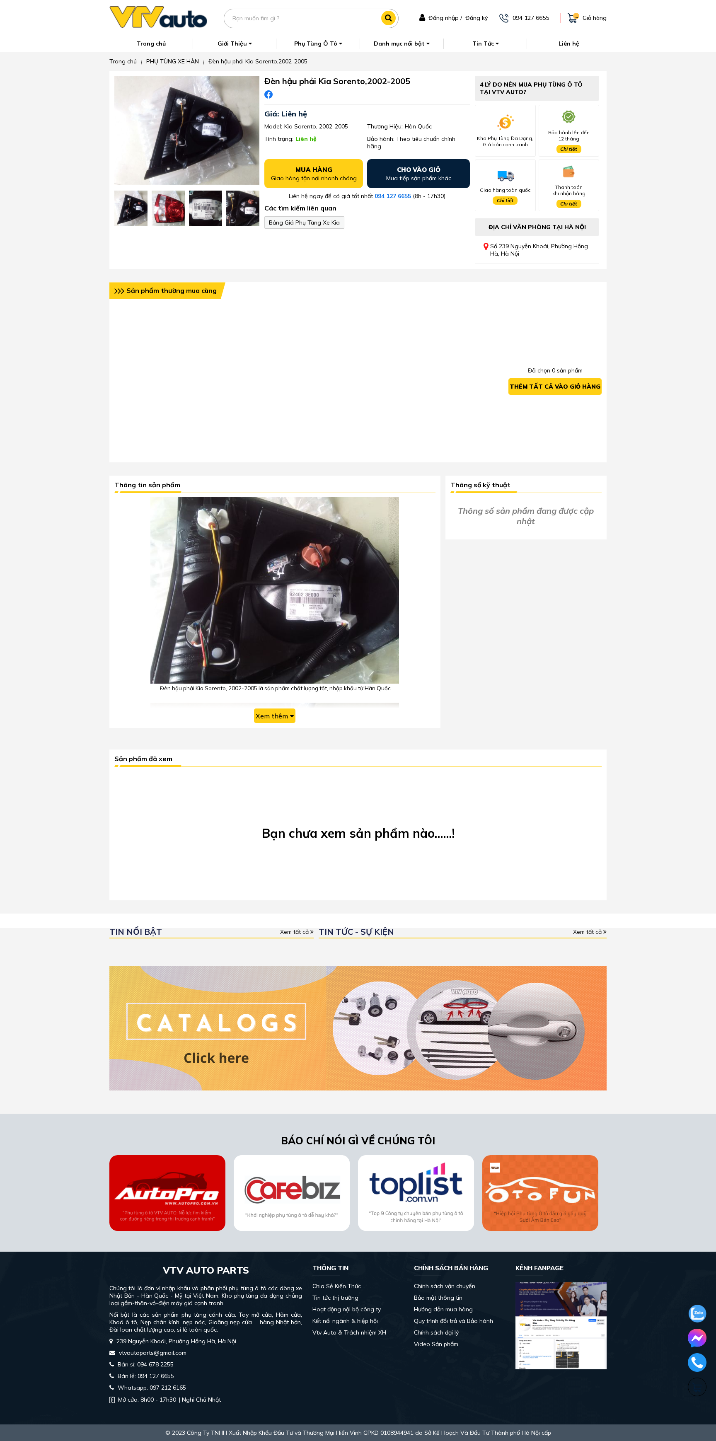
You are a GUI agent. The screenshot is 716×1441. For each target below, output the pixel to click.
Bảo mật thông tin (438, 1297)
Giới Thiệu (233, 43)
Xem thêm (272, 716)
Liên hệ (569, 43)
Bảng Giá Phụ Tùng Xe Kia (304, 222)
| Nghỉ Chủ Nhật (169, 1399)
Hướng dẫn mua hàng (443, 1309)
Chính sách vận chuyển (444, 1286)
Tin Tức (484, 43)
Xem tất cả (295, 932)
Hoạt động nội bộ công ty (346, 1309)
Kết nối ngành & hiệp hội (345, 1321)
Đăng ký (476, 18)
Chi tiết (568, 149)
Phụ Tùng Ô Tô (316, 43)
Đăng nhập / (445, 18)
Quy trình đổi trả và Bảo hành (453, 1321)
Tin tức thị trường (335, 1297)
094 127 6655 (393, 196)
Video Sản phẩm (436, 1344)
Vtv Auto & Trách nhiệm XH (349, 1332)
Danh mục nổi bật (400, 43)
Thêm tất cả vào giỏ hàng (555, 386)
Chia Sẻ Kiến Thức (336, 1286)
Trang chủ (151, 43)
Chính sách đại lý (436, 1332)
